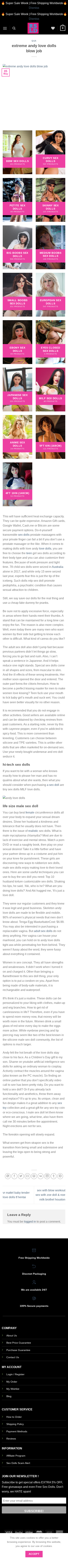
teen (29, 553)
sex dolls (24, 534)
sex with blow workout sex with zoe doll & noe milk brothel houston (50, 1195)
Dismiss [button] (34, 7)
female (30, 812)
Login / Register (15, 1374)
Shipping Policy (15, 1424)
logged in (30, 1221)
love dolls (45, 548)
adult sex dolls (43, 931)
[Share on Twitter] (21, 1176)
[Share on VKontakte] (41, 1176)
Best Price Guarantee (18, 1342)
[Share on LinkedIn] (47, 1176)
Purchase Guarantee (18, 1350)
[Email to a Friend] (27, 1176)
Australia (57, 566)
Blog (8, 1396)
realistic (33, 830)
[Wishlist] (53, 28)
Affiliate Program (15, 1455)
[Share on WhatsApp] (8, 1176)
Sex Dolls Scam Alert (18, 1463)
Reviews (11, 1438)
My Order (11, 1381)
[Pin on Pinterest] (34, 1176)
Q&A (34, 41)
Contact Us (12, 1357)
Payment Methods (16, 1431)
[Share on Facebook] (14, 1176)
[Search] (14, 28)
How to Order (14, 1416)
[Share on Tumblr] (54, 1176)
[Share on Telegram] (60, 1176)
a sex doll (53, 784)
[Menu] (5, 28)
